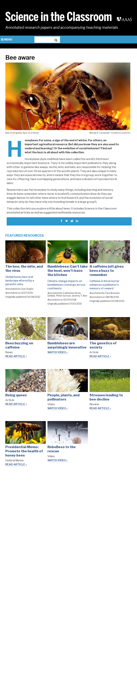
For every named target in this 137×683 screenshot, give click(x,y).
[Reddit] (72, 220)
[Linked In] (77, 220)
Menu (8, 39)
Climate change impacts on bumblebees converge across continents (66, 284)
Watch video (56, 352)
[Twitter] (66, 220)
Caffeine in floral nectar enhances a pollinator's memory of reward (104, 284)
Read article (15, 356)
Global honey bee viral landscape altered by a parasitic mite (19, 280)
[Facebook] (61, 220)
